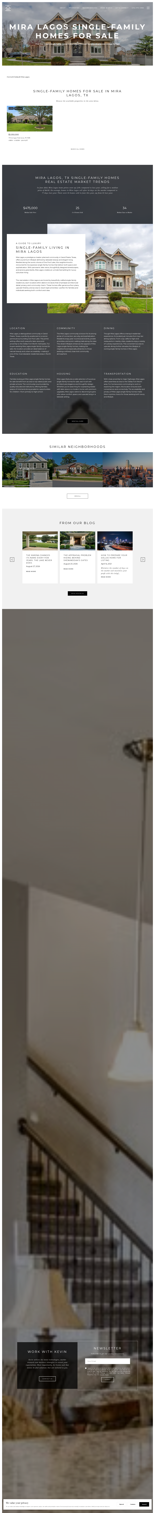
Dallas (16, 77)
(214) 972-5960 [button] (138, 8)
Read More (31, 571)
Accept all (144, 1504)
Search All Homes (77, 149)
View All (77, 496)
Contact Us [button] (47, 1379)
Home (9, 77)
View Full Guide (77, 421)
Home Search (106, 8)
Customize (132, 1504)
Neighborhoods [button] (90, 8)
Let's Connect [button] (122, 8)
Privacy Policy (104, 1374)
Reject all (121, 1504)
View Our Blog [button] (77, 593)
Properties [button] (74, 8)
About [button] (63, 8)
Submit (108, 1379)
